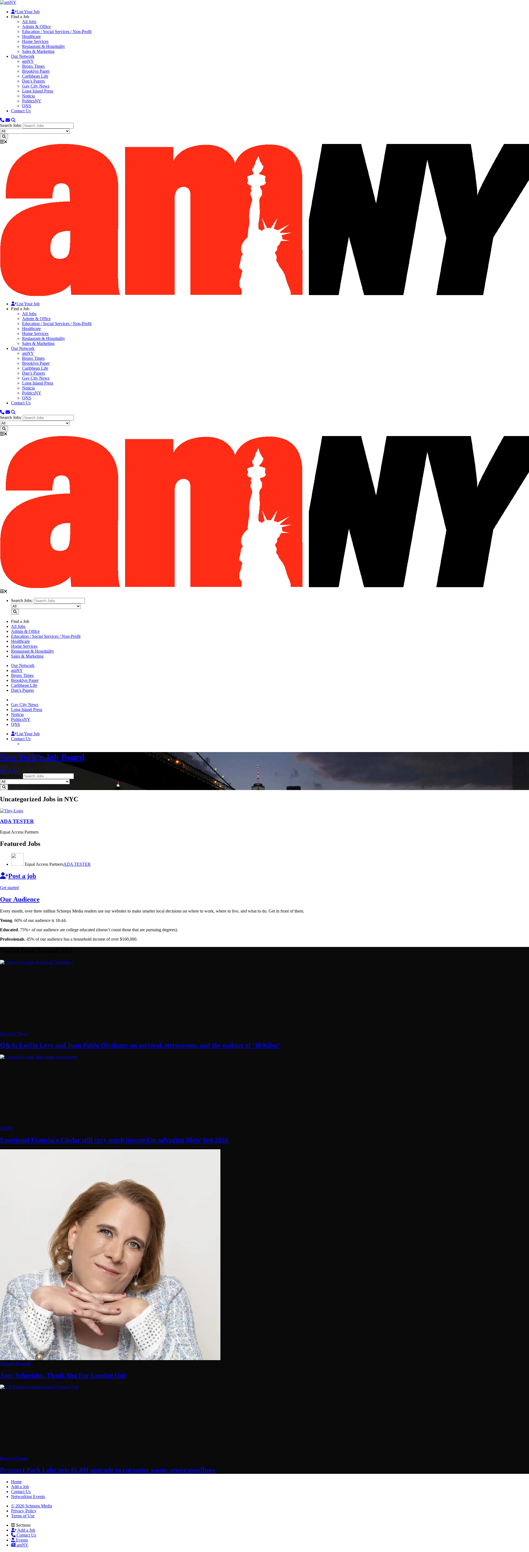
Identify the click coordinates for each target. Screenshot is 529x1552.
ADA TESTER (77, 864)
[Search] (13, 120)
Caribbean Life (35, 76)
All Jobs (29, 21)
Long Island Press (37, 91)
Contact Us (21, 110)
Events (21, 1540)
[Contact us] (2, 120)
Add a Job (26, 1530)
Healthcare (31, 36)
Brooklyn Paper (36, 71)
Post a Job (9, 770)
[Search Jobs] (4, 137)
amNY (28, 61)
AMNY (7, 1128)
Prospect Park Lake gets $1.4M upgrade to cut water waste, (107, 1470)
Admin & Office (36, 26)
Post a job (22, 876)
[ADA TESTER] (11, 810)
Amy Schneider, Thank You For (63, 1375)
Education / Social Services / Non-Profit (56, 31)
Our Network (22, 56)
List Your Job (28, 11)
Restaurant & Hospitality (43, 46)
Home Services (35, 41)
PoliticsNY (31, 101)
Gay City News (35, 86)
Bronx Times (33, 66)
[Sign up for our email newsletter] (8, 120)
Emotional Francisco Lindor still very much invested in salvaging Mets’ (114, 1139)
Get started (9, 887)
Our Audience (20, 899)
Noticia (28, 96)
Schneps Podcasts (15, 1363)
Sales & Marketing (38, 51)
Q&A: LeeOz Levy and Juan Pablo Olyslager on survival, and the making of (140, 1045)
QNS (26, 106)
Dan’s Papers (33, 81)
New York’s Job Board (42, 757)
